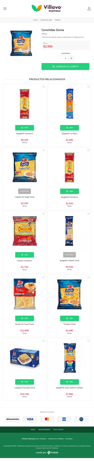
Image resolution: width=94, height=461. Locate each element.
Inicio (33, 430)
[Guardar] (43, 87)
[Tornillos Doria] (69, 294)
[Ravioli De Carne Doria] (24, 294)
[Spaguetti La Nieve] (69, 103)
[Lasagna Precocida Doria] (24, 357)
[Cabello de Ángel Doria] (24, 167)
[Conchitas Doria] (21, 43)
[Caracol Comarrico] (24, 230)
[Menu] (4, 8)
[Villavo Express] (47, 8)
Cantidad (65, 53)
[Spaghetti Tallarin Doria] (69, 230)
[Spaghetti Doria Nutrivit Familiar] (69, 357)
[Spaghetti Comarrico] (24, 103)
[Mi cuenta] (89, 8)
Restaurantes (44, 430)
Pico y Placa (58, 430)
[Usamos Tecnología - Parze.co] (47, 452)
